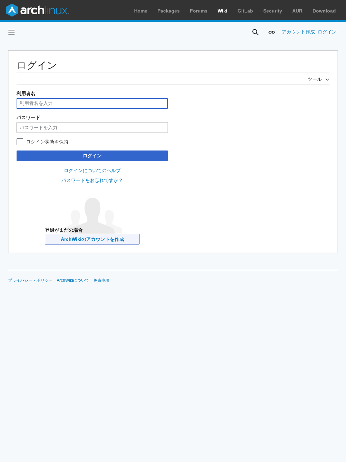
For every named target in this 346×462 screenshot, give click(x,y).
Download (324, 11)
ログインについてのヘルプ (92, 170)
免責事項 (101, 280)
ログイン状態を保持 (47, 141)
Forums (198, 11)
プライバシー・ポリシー (30, 280)
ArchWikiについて (73, 280)
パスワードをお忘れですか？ (92, 180)
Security (272, 11)
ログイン (92, 155)
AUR (297, 11)
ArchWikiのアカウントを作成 (92, 239)
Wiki (222, 11)
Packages (168, 11)
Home (140, 11)
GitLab (245, 11)
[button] (11, 32)
